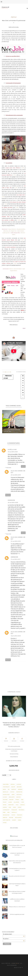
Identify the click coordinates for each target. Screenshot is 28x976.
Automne (19, 784)
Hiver (22, 802)
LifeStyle (14, 17)
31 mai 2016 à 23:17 (15, 559)
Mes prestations (14, 756)
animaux (13, 784)
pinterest (6, 740)
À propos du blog (14, 753)
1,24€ (5, 203)
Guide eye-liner (6, 232)
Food (22, 799)
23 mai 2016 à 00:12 (16, 541)
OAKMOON (11, 500)
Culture (5, 797)
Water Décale (20, 231)
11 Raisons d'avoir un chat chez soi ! (17, 906)
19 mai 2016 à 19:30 (12, 451)
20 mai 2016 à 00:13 (16, 475)
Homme (4, 804)
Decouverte (11, 797)
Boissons (20, 789)
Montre (11, 268)
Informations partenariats (14, 746)
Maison (19, 807)
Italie (17, 804)
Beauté (13, 786)
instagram (14, 740)
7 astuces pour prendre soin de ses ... (12, 430)
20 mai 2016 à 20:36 (13, 502)
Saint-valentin (6, 820)
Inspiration (11, 804)
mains (14, 807)
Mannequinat (6, 809)
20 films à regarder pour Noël (17, 914)
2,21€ (16, 187)
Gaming (10, 802)
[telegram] (5, 372)
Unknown (14, 557)
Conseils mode (6, 794)
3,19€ (17, 207)
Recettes (5, 817)
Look (10, 807)
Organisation (6, 814)
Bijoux (4, 789)
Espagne (11, 799)
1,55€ (23, 167)
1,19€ (15, 175)
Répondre (23, 466)
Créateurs (19, 794)
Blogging (13, 789)
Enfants (19, 797)
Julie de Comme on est (18, 471)
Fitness (17, 799)
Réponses (8, 467)
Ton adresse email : (13, 934)
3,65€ (18, 220)
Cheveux (12, 791)
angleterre (6, 784)
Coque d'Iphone (12, 229)
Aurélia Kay (12, 449)
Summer (14, 820)
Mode (4, 812)
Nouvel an (14, 812)
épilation (5, 799)
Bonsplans (5, 791)
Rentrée (11, 817)
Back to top (18, 967)
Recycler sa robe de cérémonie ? (17, 876)
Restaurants (18, 817)
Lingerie (5, 807)
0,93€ (15, 263)
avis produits (6, 786)
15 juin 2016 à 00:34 (16, 635)
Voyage (4, 822)
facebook (22, 740)
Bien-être (19, 786)
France (4, 802)
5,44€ (22, 240)
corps (13, 794)
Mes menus (21, 809)
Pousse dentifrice (21, 229)
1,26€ (3, 196)
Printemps (19, 814)
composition (19, 791)
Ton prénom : (13, 938)
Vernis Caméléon (18, 268)
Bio (8, 789)
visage (19, 820)
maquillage (14, 809)
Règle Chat (13, 231)
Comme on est (15, 963)
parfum (13, 814)
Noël (8, 812)
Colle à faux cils (6, 231)
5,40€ (17, 250)
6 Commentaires (21, 371)
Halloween (16, 802)
